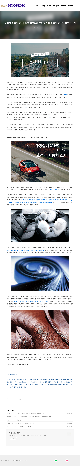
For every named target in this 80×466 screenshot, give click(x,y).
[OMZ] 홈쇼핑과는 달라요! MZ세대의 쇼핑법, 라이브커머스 (20, 423)
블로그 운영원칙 (23, 460)
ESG (49, 5)
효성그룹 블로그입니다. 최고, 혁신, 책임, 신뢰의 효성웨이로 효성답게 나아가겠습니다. (28, 435)
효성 (13, 410)
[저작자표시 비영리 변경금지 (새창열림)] (24, 399)
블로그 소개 (15, 460)
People (56, 5)
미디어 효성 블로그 (14, 433)
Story (42, 5)
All (37, 5)
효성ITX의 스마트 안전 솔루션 (14, 420)
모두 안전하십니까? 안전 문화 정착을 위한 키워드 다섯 (19, 426)
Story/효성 (37, 28)
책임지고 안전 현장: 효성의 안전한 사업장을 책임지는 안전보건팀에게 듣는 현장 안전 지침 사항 (29, 417)
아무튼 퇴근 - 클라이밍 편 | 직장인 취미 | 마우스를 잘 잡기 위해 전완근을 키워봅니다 (26, 413)
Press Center (67, 5)
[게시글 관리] (14, 399)
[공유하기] (12, 399)
